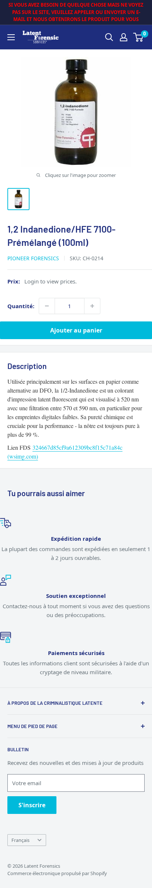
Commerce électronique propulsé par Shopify (57, 873)
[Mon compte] (123, 37)
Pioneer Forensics (33, 258)
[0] (138, 37)
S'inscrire (31, 805)
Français (20, 840)
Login (31, 281)
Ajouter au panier (76, 330)
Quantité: (20, 306)
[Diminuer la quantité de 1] (47, 306)
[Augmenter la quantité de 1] (92, 306)
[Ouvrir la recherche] (109, 37)
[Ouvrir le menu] (11, 37)
